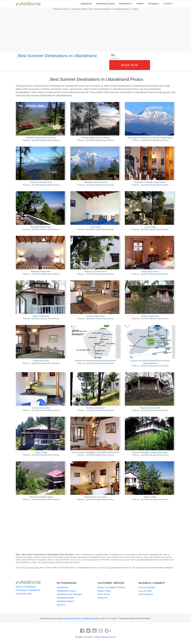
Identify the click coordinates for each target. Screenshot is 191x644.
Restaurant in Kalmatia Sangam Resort (150, 182)
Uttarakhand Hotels (79, 9)
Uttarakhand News (65, 601)
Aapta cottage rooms (150, 271)
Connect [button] (168, 3)
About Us (61, 604)
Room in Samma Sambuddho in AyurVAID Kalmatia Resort (95, 452)
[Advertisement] (95, 31)
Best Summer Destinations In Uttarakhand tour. (49, 95)
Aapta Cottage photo (41, 316)
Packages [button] (153, 3)
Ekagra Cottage (150, 497)
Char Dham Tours (24, 593)
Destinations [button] (125, 3)
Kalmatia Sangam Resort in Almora (95, 138)
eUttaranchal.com (108, 637)
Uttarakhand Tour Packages (69, 594)
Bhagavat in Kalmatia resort (95, 271)
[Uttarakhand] (27, 3)
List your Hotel (145, 591)
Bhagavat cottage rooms (41, 271)
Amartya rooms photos (41, 408)
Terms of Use (104, 594)
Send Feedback (146, 594)
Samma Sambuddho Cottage (41, 497)
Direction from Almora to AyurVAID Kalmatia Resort (95, 361)
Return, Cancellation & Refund (111, 587)
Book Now (129, 65)
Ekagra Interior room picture (95, 497)
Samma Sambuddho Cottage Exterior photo (150, 452)
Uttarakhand (86, 3)
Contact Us (103, 598)
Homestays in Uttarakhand (28, 590)
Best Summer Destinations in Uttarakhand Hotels (109, 9)
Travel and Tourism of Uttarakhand (79, 618)
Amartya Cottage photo (95, 408)
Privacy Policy (104, 591)
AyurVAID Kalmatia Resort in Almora (41, 138)
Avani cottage (150, 227)
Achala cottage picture (150, 316)
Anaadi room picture (41, 361)
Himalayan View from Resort (95, 182)
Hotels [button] (139, 3)
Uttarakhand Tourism (105, 3)
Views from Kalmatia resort (41, 182)
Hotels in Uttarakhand (26, 586)
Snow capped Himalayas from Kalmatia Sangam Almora (150, 138)
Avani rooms (95, 227)
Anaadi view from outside (150, 408)
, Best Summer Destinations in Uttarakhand (56, 55)
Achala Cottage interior (95, 316)
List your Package (147, 587)
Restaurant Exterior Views (41, 227)
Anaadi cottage (41, 452)
